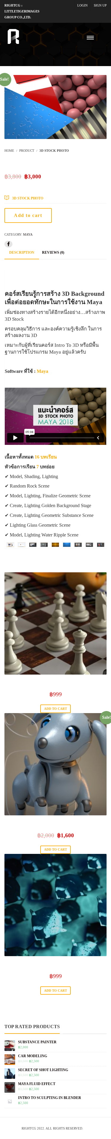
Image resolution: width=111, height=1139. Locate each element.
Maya (28, 234)
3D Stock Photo (27, 198)
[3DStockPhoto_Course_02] (21, 544)
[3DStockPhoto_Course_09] (100, 544)
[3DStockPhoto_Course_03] (32, 544)
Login (82, 5)
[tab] (21, 253)
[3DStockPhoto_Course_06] (66, 544)
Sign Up (100, 5)
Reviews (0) (53, 252)
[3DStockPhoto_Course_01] (10, 544)
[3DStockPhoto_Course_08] (89, 544)
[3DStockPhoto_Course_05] (55, 544)
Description (21, 252)
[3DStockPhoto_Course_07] (78, 544)
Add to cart (28, 215)
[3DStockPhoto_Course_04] (44, 544)
